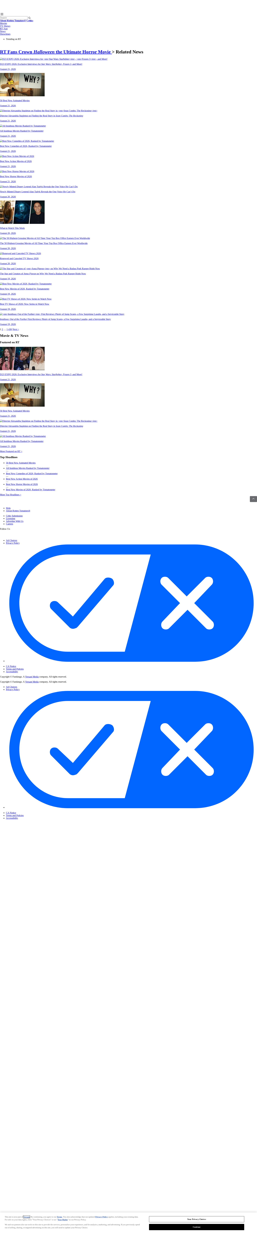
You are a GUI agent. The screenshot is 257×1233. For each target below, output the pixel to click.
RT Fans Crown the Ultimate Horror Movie (56, 51)
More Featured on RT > (11, 451)
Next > (15, 329)
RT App (4, 28)
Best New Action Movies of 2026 (22, 479)
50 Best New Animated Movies (21, 463)
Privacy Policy (13, 543)
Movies (3, 23)
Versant (26, 1217)
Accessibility (12, 671)
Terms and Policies (15, 669)
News (3, 31)
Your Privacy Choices (18, 664)
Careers (9, 524)
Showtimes (5, 34)
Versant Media (32, 676)
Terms (59, 1217)
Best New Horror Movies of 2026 (22, 484)
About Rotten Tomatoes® (18, 510)
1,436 (9, 329)
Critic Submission (14, 516)
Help (8, 508)
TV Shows (5, 26)
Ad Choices (11, 540)
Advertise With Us (14, 521)
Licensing (10, 518)
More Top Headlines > (10, 494)
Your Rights (63, 1220)
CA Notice (11, 666)
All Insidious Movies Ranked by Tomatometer (27, 468)
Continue (196, 1227)
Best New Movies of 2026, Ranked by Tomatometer (30, 489)
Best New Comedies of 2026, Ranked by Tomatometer (32, 473)
